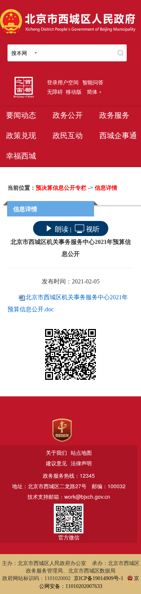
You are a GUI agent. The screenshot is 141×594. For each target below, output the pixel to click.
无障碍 (55, 91)
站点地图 (81, 452)
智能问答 (92, 82)
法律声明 (81, 463)
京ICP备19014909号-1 (98, 578)
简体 (92, 91)
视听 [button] (93, 228)
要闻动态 (21, 115)
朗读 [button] (61, 228)
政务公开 (68, 115)
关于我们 (56, 452)
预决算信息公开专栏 (61, 188)
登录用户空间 (63, 82)
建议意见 (56, 463)
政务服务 (114, 115)
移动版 (74, 91)
